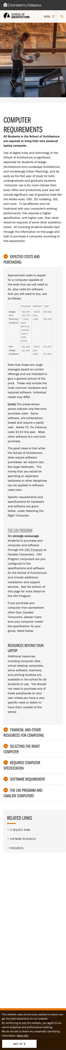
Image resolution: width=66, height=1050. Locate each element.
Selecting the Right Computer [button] (22, 748)
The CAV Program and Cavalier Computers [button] (23, 793)
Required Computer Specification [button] (22, 765)
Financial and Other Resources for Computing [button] (24, 732)
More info (22, 1035)
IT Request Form (20, 830)
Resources (17, 848)
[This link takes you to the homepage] (17, 17)
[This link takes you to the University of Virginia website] (23, 5)
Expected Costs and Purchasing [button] (22, 259)
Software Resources (23, 839)
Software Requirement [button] (27, 779)
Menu (47, 16)
